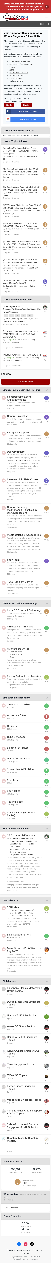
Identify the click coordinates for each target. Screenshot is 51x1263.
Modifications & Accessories (24, 534)
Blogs (12, 70)
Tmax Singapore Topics (20, 1064)
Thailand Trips (16, 654)
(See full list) (9, 1200)
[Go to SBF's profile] (46, 989)
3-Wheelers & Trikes (19, 704)
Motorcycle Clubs (17, 75)
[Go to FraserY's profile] (46, 1003)
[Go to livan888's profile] (46, 677)
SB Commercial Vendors (21, 835)
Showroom (13, 559)
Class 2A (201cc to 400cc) (21, 913)
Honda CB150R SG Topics (21, 1015)
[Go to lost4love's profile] (46, 949)
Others (13, 657)
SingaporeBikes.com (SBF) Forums (21, 390)
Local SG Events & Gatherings (24, 610)
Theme (10, 1250)
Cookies (25, 1253)
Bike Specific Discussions (16, 697)
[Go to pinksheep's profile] (46, 1112)
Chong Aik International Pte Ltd (23, 841)
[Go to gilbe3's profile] (46, 1052)
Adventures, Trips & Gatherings (20, 603)
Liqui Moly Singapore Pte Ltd (22, 844)
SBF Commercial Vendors (16, 828)
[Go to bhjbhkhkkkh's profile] (46, 716)
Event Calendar (16, 78)
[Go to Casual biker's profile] (45, 307)
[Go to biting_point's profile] (46, 1065)
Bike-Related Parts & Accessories (19, 936)
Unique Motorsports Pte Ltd (14, 321)
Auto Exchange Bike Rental (21, 838)
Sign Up (26, 105)
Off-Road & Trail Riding (20, 626)
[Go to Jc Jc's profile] (46, 1139)
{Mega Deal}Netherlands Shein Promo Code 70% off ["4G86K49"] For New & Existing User (20, 151)
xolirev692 (10, 156)
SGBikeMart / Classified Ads (21, 64)
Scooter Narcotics (17, 852)
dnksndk (9, 286)
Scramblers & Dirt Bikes (21, 769)
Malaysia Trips (16, 652)
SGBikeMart (14, 907)
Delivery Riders (16, 451)
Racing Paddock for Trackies (24, 676)
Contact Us (37, 1250)
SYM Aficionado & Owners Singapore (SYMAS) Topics (22, 1126)
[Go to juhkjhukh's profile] (46, 760)
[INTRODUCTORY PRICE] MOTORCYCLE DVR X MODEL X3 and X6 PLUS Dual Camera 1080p (20, 334)
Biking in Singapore (18, 432)
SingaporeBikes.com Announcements (19, 398)
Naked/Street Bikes (18, 758)
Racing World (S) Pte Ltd (20, 849)
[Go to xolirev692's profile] (45, 149)
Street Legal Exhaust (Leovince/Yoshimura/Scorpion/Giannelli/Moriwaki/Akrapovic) (22, 309)
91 (30, 315)
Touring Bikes (15, 801)
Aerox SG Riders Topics (21, 1026)
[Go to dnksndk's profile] (45, 281)
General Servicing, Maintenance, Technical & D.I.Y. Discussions (21, 268)
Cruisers (12, 726)
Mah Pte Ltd (15, 846)
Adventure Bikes (16, 715)
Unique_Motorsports (14, 319)
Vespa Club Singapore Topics (24, 1099)
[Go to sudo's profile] (46, 1101)
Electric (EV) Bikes (18, 747)
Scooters (12, 780)
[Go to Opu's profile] (46, 1016)
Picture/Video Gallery (19, 72)
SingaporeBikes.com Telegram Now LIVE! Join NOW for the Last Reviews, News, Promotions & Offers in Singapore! (24, 7)
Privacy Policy (23, 1250)
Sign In (9, 105)
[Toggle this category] (47, 390)
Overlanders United (18, 648)
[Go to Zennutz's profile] (46, 1076)
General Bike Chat (17, 416)
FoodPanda (21, 460)
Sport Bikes (13, 791)
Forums (13, 67)
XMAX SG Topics (17, 1075)
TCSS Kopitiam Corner (20, 581)
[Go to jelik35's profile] (45, 170)
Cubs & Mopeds (16, 736)
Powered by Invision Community (25, 1259)
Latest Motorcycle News (20, 61)
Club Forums (9, 981)
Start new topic (25, 381)
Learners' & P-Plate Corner (22, 479)
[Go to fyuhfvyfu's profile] (46, 628)
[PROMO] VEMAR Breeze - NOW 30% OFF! (22, 355)
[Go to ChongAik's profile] (45, 332)
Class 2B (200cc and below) (22, 910)
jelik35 (8, 174)
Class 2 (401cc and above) (21, 915)
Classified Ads (10, 900)
